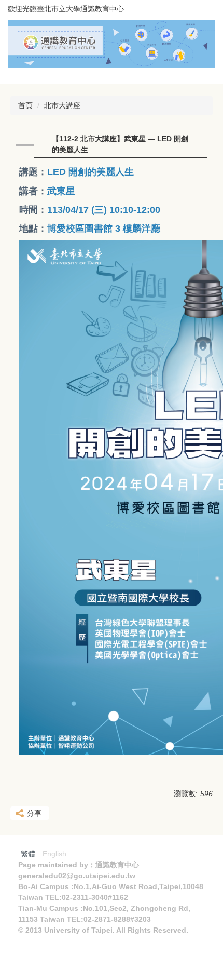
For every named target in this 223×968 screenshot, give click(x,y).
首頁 (25, 105)
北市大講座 (62, 105)
